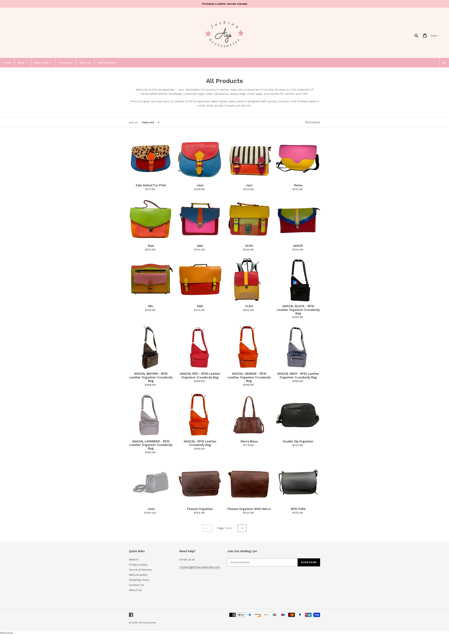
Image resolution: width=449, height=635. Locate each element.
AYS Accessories (147, 622)
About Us (135, 590)
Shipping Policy (139, 579)
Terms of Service (140, 569)
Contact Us (136, 585)
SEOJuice (6, 632)
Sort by (133, 122)
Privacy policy (138, 564)
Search (133, 559)
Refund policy (138, 574)
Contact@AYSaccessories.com (199, 567)
